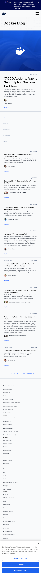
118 (24, 373)
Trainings (5, 446)
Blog (4, 501)
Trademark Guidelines (9, 534)
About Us (5, 494)
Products (5, 123)
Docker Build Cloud (8, 399)
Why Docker (6, 504)
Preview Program (7, 460)
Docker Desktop (7, 389)
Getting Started (7, 443)
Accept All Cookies (20, 570)
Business (5, 479)
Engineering (6, 135)
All (4, 118)
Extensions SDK (7, 450)
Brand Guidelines (7, 531)
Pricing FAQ (6, 485)
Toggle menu (37, 13)
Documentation (7, 440)
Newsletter (6, 463)
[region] (20, 557)
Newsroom (6, 524)
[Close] (38, 543)
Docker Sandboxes (8, 409)
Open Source (6, 457)
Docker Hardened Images (10, 406)
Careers (5, 538)
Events (5, 518)
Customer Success (8, 511)
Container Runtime (8, 424)
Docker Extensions (8, 428)
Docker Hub (6, 392)
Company (6, 141)
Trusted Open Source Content (11, 431)
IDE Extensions (7, 421)
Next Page (29, 373)
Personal (5, 469)
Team (4, 475)
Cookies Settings (20, 558)
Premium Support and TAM (10, 482)
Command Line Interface (10, 418)
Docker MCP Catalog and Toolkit (11, 402)
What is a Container (8, 497)
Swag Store (6, 528)
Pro (4, 472)
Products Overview (8, 385)
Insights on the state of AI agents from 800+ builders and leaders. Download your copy (24, 5)
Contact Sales (7, 489)
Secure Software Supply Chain (11, 435)
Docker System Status (9, 521)
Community (6, 129)
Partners (5, 514)
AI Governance (7, 412)
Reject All (20, 564)
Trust (4, 508)
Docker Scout (6, 396)
